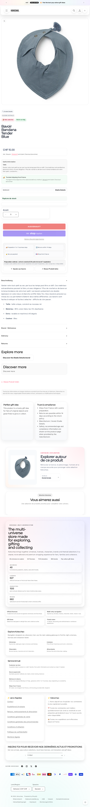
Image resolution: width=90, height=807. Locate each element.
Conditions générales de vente (18, 717)
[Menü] (6, 10)
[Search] (74, 10)
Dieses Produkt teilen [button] (11, 382)
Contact (10, 701)
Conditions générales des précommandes (22, 722)
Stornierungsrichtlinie (46, 802)
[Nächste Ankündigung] (83, 2)
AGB (43, 799)
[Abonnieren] (62, 755)
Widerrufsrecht (17, 799)
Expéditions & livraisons (16, 706)
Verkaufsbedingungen (19, 802)
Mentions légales (13, 737)
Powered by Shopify (30, 796)
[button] (84, 10)
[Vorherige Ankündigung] (6, 2)
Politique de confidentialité (17, 732)
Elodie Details (60, 190)
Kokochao (20, 796)
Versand (15, 154)
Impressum (33, 802)
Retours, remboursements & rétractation (22, 712)
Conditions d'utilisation (15, 727)
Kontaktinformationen (62, 799)
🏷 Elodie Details (7, 111)
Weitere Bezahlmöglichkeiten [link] (34, 239)
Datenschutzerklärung (31, 799)
